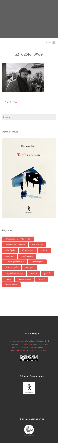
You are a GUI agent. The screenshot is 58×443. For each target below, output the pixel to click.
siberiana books (25, 279)
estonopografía (11, 267)
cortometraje (37, 244)
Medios (34, 273)
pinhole (47, 273)
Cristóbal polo (28, 250)
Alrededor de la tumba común (17, 238)
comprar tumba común (15, 244)
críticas (44, 250)
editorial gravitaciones (14, 261)
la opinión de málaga (14, 273)
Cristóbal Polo (9, 102)
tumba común (11, 284)
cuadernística (27, 256)
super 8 (42, 279)
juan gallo (29, 267)
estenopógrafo (37, 261)
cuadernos (9, 256)
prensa (8, 279)
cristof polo (10, 250)
